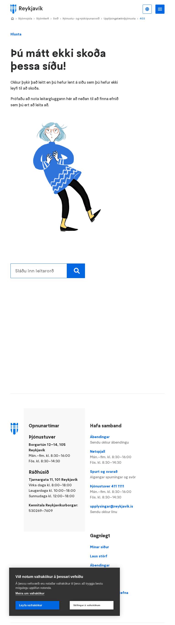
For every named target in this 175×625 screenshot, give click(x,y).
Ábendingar (109, 439)
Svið (56, 18)
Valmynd (160, 9)
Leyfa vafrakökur (30, 605)
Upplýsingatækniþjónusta (120, 18)
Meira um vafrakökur (29, 593)
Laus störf (98, 556)
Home (12, 19)
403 (142, 18)
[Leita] (76, 270)
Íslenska (147, 9)
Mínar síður (99, 547)
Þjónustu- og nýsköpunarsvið (81, 18)
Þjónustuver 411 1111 (110, 491)
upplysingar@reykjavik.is (111, 509)
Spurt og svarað (113, 474)
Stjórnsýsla (25, 18)
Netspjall (110, 457)
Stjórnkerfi (42, 18)
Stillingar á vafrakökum (86, 605)
